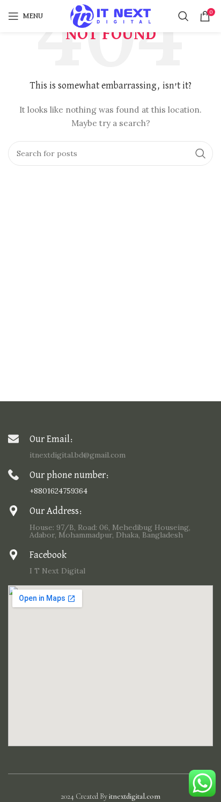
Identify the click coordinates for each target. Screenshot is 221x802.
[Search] (183, 16)
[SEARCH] (200, 153)
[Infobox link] (110, 446)
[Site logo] (110, 15)
